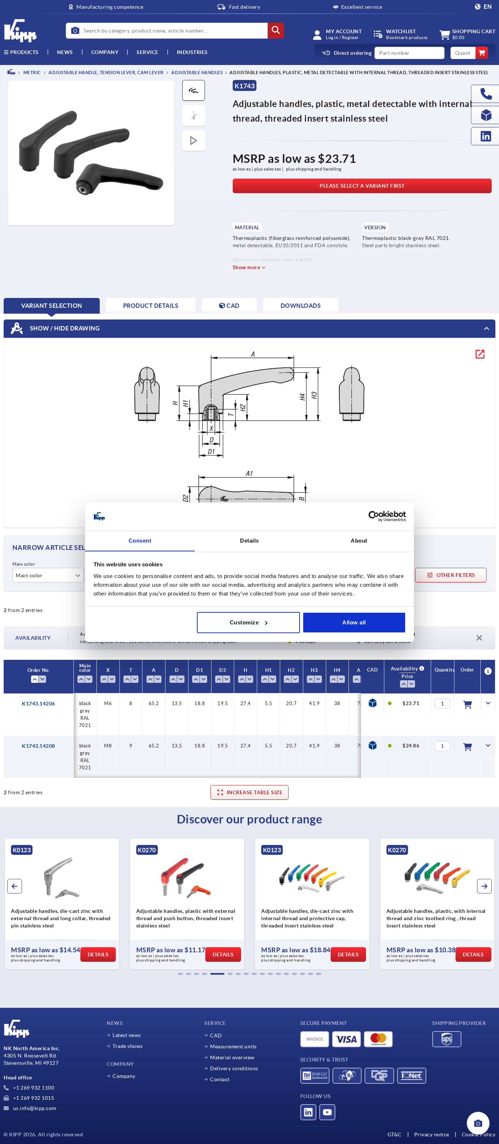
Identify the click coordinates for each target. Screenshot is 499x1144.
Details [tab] (249, 540)
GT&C (395, 1134)
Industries (192, 52)
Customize (244, 622)
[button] (180, 974)
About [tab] (359, 540)
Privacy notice (431, 1134)
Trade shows (128, 1046)
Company (105, 52)
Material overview (232, 1057)
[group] (87, 904)
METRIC (31, 72)
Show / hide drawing (64, 328)
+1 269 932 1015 (33, 1098)
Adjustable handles (197, 72)
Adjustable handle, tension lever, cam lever (106, 72)
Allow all (354, 622)
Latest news (127, 1035)
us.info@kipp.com (34, 1108)
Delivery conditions (234, 1068)
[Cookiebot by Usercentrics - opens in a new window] (374, 516)
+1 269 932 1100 (33, 1088)
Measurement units (233, 1046)
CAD (216, 1035)
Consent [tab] (140, 540)
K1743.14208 (38, 746)
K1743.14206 (38, 704)
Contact (220, 1079)
